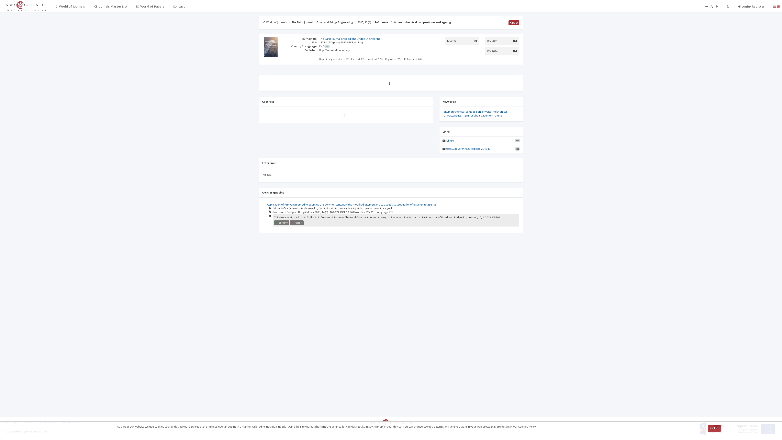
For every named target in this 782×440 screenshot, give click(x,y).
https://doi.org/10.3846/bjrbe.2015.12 (467, 149)
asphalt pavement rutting (486, 115)
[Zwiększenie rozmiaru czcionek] (718, 6)
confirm (283, 222)
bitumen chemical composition (462, 111)
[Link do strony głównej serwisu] (25, 6)
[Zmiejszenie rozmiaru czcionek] (704, 6)
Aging (466, 115)
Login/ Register (752, 6)
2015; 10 (364, 22)
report (298, 222)
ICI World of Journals (275, 22)
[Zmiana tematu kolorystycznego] (728, 6)
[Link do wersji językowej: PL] (774, 6)
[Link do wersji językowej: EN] (778, 6)
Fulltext (449, 140)
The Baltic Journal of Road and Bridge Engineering (322, 22)
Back (515, 22)
